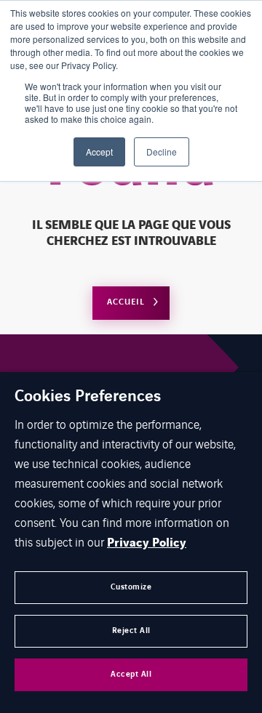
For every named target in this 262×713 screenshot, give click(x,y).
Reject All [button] (131, 630)
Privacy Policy (146, 543)
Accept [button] (99, 151)
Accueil (126, 302)
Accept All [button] (131, 674)
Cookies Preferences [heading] (88, 397)
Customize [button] (131, 586)
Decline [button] (161, 151)
